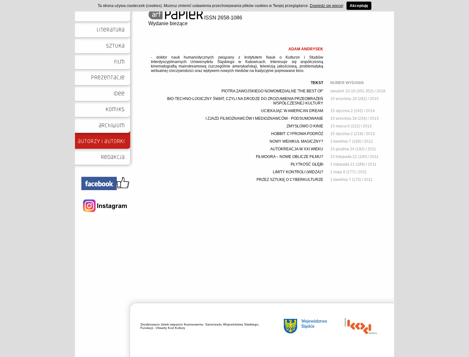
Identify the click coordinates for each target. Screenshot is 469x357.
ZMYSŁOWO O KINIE (305, 126)
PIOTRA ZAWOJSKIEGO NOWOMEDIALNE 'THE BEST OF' (272, 91)
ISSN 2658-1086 (222, 17)
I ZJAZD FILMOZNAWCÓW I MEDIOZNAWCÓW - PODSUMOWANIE (264, 118)
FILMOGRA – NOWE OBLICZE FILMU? (289, 156)
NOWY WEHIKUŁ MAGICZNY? (296, 141)
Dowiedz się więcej (326, 6)
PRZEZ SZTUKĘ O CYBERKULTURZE (290, 179)
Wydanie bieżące (168, 23)
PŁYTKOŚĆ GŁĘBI (307, 164)
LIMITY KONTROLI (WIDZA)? (298, 172)
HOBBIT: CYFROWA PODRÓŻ (297, 134)
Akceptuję (359, 6)
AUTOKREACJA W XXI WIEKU (296, 149)
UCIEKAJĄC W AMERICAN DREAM (292, 111)
